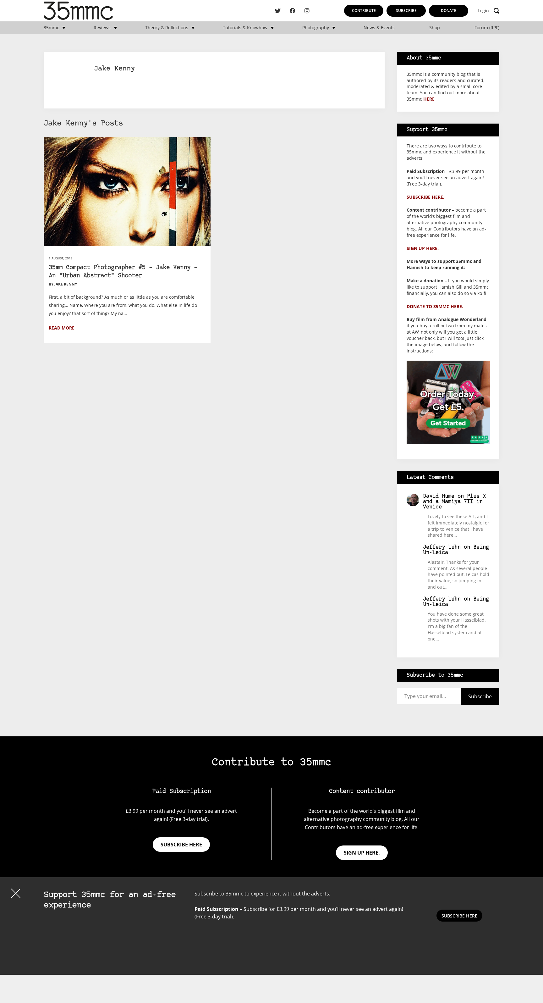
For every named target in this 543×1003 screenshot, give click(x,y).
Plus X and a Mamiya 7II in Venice (454, 502)
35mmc (51, 27)
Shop (434, 27)
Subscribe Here (459, 916)
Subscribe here (181, 844)
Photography (315, 27)
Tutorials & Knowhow (245, 27)
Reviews (102, 27)
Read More (61, 328)
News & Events (379, 27)
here (429, 99)
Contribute (364, 10)
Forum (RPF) (486, 27)
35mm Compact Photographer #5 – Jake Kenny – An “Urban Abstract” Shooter (123, 272)
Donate (448, 10)
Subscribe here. (425, 197)
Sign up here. (423, 248)
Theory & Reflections (166, 27)
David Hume (438, 496)
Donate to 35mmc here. (435, 306)
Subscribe (406, 10)
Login (483, 10)
